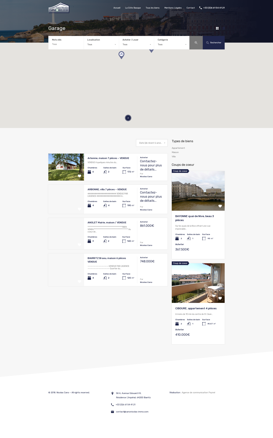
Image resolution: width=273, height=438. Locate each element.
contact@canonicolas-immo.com (132, 411)
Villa (174, 156)
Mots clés (56, 40)
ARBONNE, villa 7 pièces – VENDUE (107, 189)
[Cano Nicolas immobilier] (59, 12)
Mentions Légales (173, 8)
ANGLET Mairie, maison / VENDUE (107, 222)
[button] (121, 55)
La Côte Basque (133, 8)
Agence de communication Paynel (198, 392)
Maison (175, 152)
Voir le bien (66, 175)
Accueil (116, 8)
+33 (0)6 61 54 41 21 (214, 8)
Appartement (178, 148)
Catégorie (163, 40)
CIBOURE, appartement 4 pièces (196, 308)
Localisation (93, 40)
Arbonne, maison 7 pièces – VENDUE (108, 158)
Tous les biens (153, 8)
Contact (191, 8)
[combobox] (101, 44)
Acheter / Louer (130, 40)
